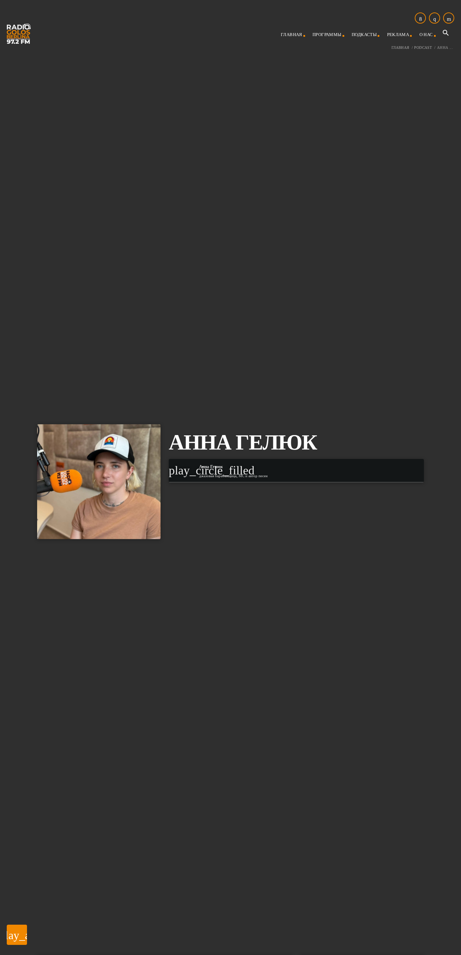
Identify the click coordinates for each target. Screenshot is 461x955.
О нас (426, 34)
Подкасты (364, 34)
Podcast (423, 48)
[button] (445, 34)
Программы (327, 34)
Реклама (398, 34)
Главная (291, 34)
